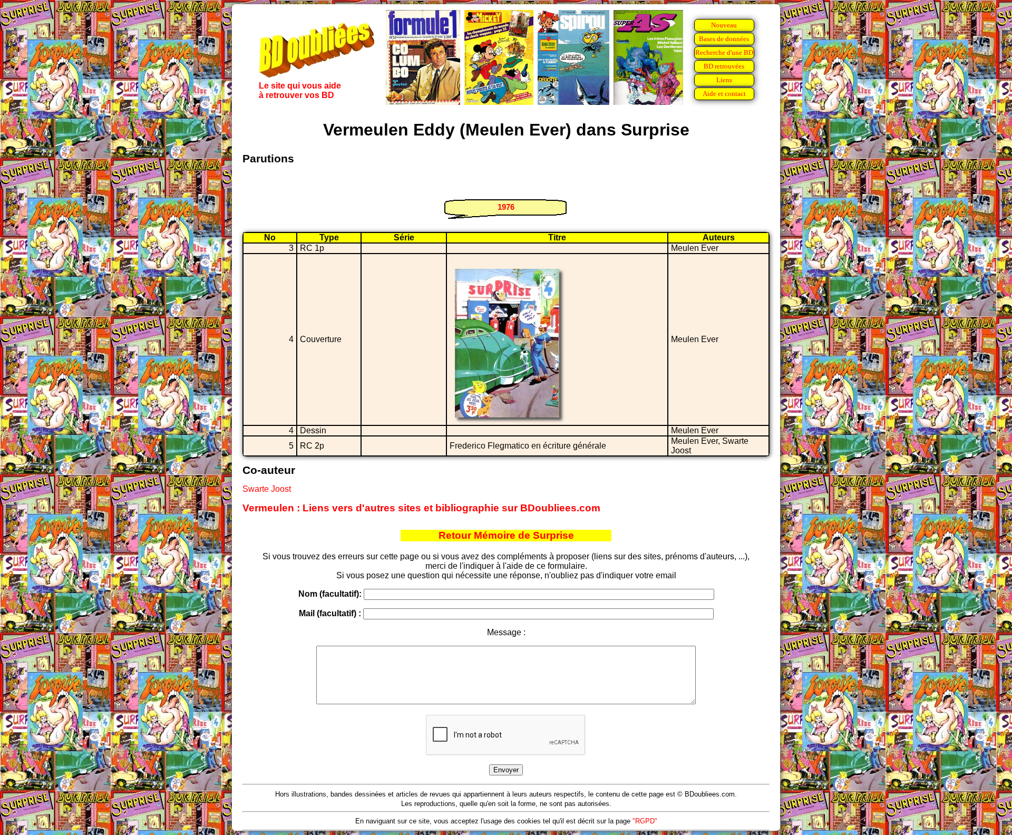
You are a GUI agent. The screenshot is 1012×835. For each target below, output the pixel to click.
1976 (506, 206)
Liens (724, 80)
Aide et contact (724, 94)
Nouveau (724, 25)
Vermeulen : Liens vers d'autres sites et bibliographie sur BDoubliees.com (421, 507)
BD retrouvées (724, 66)
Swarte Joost (266, 488)
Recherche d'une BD (724, 52)
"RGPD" (644, 821)
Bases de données (724, 39)
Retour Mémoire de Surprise (506, 535)
